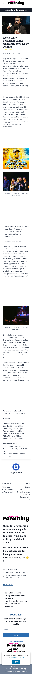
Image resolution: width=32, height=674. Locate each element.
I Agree (16, 662)
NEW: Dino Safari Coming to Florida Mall (7, 488)
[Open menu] (29, 3)
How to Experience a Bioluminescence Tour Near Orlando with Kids (23, 491)
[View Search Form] (2, 4)
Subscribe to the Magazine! (16, 10)
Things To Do (7, 49)
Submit (16, 635)
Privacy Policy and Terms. (18, 657)
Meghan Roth (7, 53)
